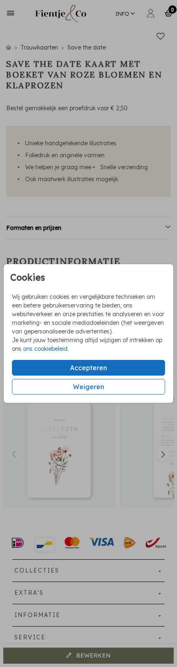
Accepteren (88, 368)
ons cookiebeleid (45, 348)
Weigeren (88, 387)
